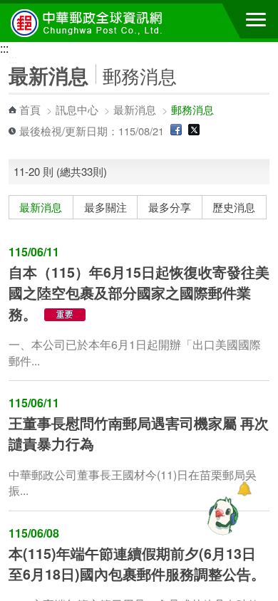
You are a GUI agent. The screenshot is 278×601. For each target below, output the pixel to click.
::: (4, 48)
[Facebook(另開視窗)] (176, 130)
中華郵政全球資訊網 (89, 23)
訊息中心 (77, 109)
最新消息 (134, 109)
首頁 (30, 109)
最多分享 (169, 207)
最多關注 (105, 207)
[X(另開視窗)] (194, 130)
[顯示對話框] (244, 489)
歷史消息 (233, 207)
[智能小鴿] (221, 515)
